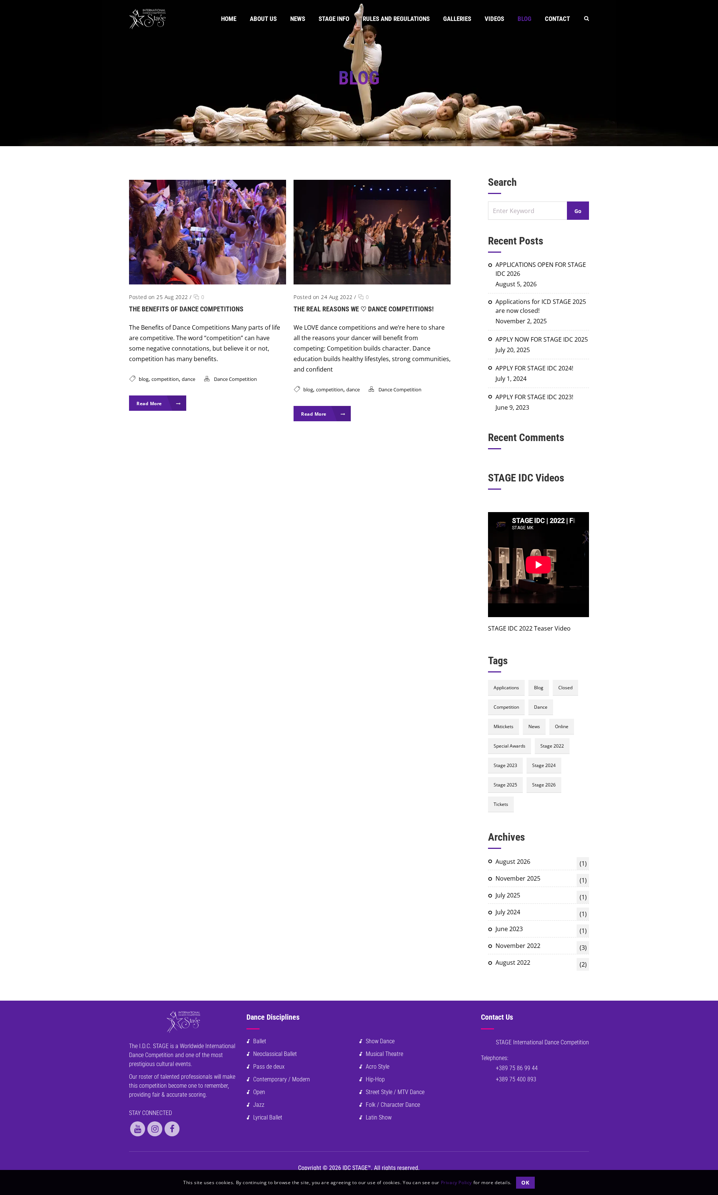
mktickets (503, 726)
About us (263, 18)
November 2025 (541, 879)
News (297, 18)
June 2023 (541, 930)
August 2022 (541, 963)
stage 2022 (552, 746)
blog (143, 379)
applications (506, 687)
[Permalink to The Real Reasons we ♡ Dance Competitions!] (372, 282)
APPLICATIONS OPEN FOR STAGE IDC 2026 (540, 269)
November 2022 (541, 947)
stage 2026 (544, 785)
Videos (494, 18)
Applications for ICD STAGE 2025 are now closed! (540, 306)
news (534, 726)
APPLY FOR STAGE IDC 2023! (534, 397)
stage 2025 (505, 785)
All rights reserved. (397, 1167)
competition (165, 379)
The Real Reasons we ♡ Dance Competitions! (364, 309)
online (561, 726)
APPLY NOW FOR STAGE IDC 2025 (541, 339)
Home (228, 18)
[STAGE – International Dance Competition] (147, 19)
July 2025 (541, 896)
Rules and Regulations (396, 18)
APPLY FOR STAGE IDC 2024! (534, 368)
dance (188, 379)
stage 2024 (544, 765)
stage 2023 (505, 765)
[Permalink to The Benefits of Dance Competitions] (207, 282)
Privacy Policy (456, 1182)
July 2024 (541, 913)
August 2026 (541, 862)
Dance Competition (235, 379)
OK (525, 1182)
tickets (501, 804)
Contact (557, 18)
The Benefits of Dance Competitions (186, 309)
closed (565, 687)
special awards (509, 746)
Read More (149, 403)
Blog (524, 18)
